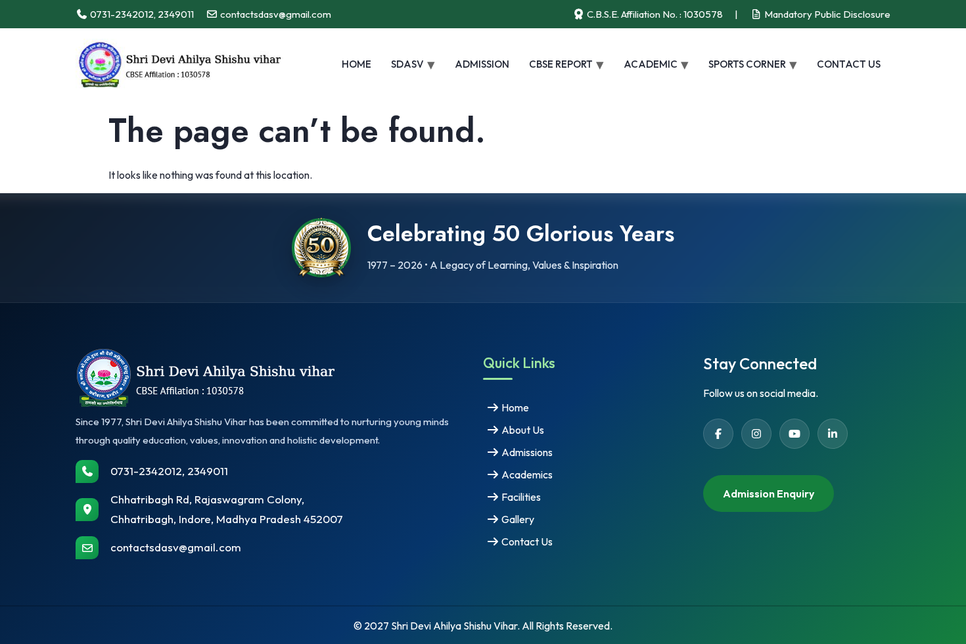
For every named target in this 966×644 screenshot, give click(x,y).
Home (356, 64)
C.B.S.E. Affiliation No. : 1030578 (654, 14)
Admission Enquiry (768, 493)
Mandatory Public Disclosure (826, 14)
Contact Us (849, 64)
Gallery (516, 519)
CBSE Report (561, 64)
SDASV (407, 64)
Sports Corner (747, 64)
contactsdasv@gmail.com (175, 547)
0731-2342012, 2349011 (169, 471)
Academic (651, 64)
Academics (526, 474)
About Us (521, 429)
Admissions (526, 452)
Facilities (520, 496)
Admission (482, 64)
